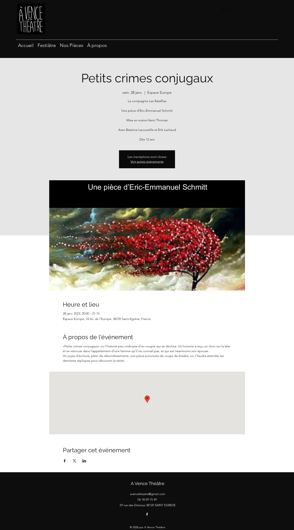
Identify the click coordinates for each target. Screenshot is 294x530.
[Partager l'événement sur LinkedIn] (84, 460)
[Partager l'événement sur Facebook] (65, 460)
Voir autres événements (147, 161)
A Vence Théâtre (147, 483)
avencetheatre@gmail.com (147, 494)
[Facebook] (147, 514)
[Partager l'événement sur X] (74, 460)
